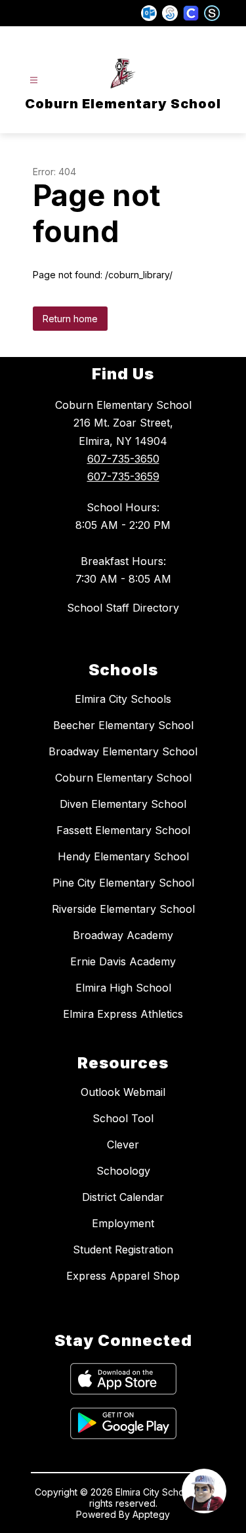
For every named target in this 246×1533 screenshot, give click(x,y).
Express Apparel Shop (123, 1275)
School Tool (123, 1118)
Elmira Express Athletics (123, 1013)
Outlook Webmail (123, 1092)
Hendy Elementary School (123, 856)
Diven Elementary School (123, 803)
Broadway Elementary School (123, 751)
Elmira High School (123, 987)
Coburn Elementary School (123, 777)
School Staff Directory (123, 607)
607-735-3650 (123, 458)
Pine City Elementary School (123, 882)
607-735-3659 (123, 476)
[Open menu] (33, 80)
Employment (123, 1223)
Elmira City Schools (123, 698)
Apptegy (151, 1514)
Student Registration (123, 1249)
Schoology (123, 1170)
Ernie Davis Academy (123, 961)
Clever (123, 1144)
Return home (70, 318)
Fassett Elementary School (123, 830)
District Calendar (123, 1197)
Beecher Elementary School (123, 725)
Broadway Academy (123, 935)
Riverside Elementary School (123, 908)
